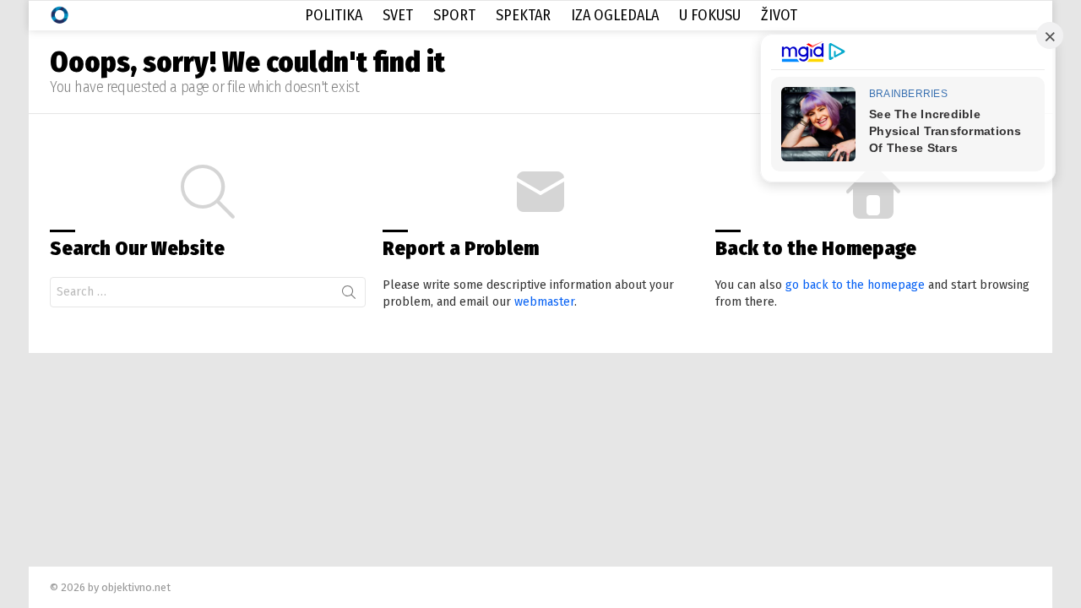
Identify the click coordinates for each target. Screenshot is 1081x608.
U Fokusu (710, 15)
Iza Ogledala (615, 15)
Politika (333, 15)
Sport (454, 15)
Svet (398, 15)
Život (779, 15)
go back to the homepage (855, 285)
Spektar (523, 15)
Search (349, 295)
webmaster (544, 302)
